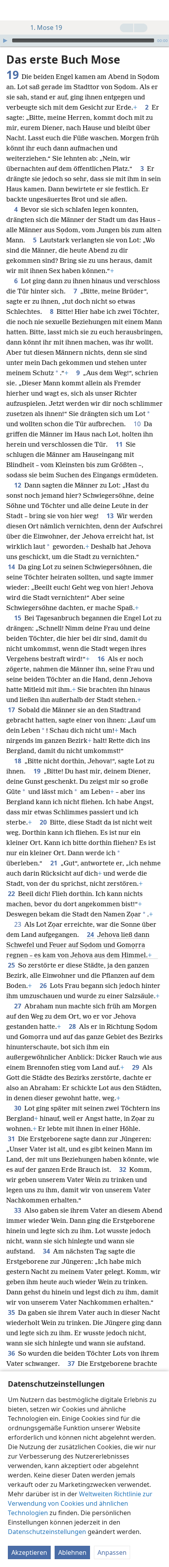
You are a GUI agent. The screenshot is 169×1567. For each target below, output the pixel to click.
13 (111, 515)
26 (44, 985)
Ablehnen (72, 1552)
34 (47, 1251)
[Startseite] (12, 10)
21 (54, 863)
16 (101, 658)
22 (12, 893)
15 (18, 618)
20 (44, 822)
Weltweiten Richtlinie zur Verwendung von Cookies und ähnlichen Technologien (80, 1503)
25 (12, 965)
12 (18, 485)
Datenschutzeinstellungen (47, 1531)
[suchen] (159, 10)
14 (12, 567)
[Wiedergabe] (5, 40)
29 (136, 1067)
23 (18, 924)
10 (138, 424)
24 (91, 934)
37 (72, 1363)
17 (12, 710)
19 (37, 771)
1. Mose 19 (46, 27)
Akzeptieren (29, 1552)
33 (18, 1210)
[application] (84, 40)
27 (18, 1006)
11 (120, 444)
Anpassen (112, 1552)
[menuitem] (12, 10)
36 (12, 1353)
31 (12, 1138)
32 (123, 1169)
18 (18, 761)
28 (73, 1026)
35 (12, 1312)
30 (18, 1108)
